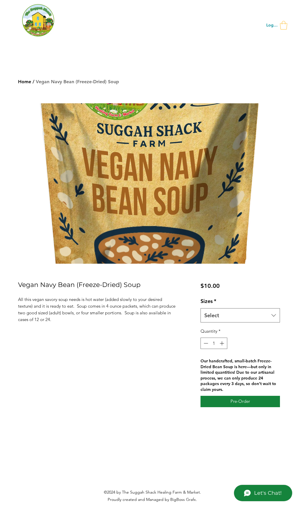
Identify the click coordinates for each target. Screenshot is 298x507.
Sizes (208, 301)
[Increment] (222, 343)
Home (24, 81)
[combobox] (240, 315)
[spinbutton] (214, 343)
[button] (283, 25)
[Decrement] (205, 343)
